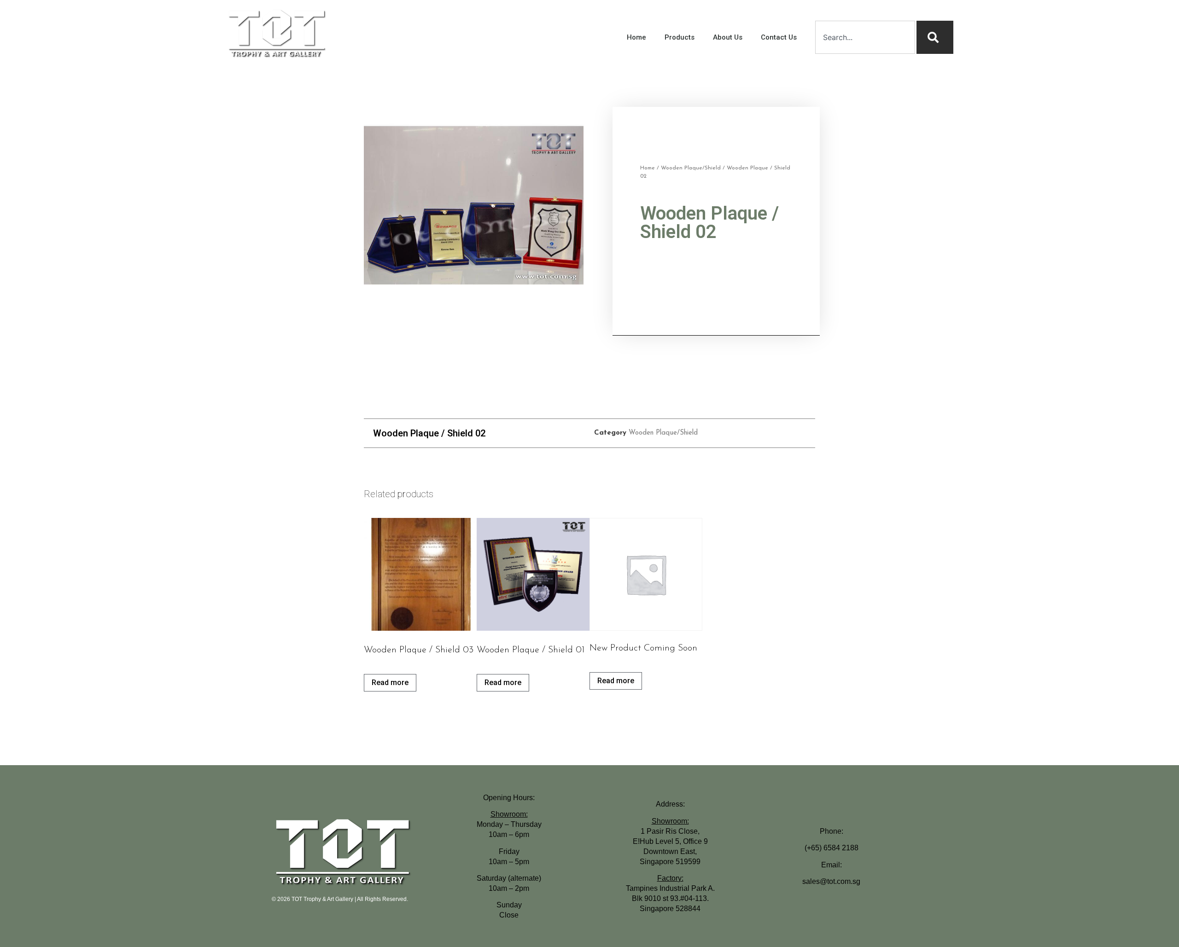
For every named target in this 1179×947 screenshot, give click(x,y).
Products (680, 37)
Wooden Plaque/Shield (691, 168)
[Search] (934, 37)
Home (636, 37)
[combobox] (865, 37)
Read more (390, 682)
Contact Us (779, 37)
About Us (727, 37)
